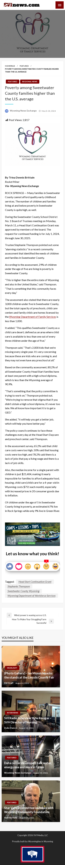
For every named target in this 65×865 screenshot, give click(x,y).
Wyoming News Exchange (23, 110)
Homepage (10, 66)
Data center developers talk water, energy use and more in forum (28, 765)
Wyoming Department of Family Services (32, 316)
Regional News (29, 81)
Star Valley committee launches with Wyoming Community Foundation (29, 810)
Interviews (12, 713)
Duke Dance (10, 728)
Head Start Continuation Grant (34, 581)
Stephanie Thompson (19, 586)
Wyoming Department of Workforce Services (32, 595)
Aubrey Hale (11, 817)
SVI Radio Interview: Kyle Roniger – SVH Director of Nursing (27, 720)
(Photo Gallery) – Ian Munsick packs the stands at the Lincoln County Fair (29, 675)
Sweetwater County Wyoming (23, 590)
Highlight (12, 668)
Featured (24, 66)
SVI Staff (9, 683)
